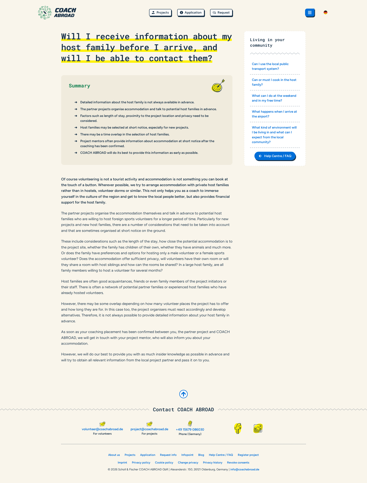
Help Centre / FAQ (221, 455)
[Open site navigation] (309, 12)
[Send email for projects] (149, 424)
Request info (168, 455)
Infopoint (187, 455)
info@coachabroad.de (244, 469)
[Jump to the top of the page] (183, 394)
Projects (130, 455)
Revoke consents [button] (238, 462)
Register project (248, 455)
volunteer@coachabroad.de (102, 429)
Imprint (122, 462)
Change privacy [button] (188, 462)
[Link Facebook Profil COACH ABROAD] (238, 428)
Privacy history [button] (212, 462)
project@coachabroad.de (149, 429)
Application (147, 455)
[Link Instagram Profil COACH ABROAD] (258, 428)
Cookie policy (164, 462)
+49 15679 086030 (190, 429)
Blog (201, 455)
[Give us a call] (190, 423)
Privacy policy (141, 462)
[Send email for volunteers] (102, 424)
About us (114, 455)
